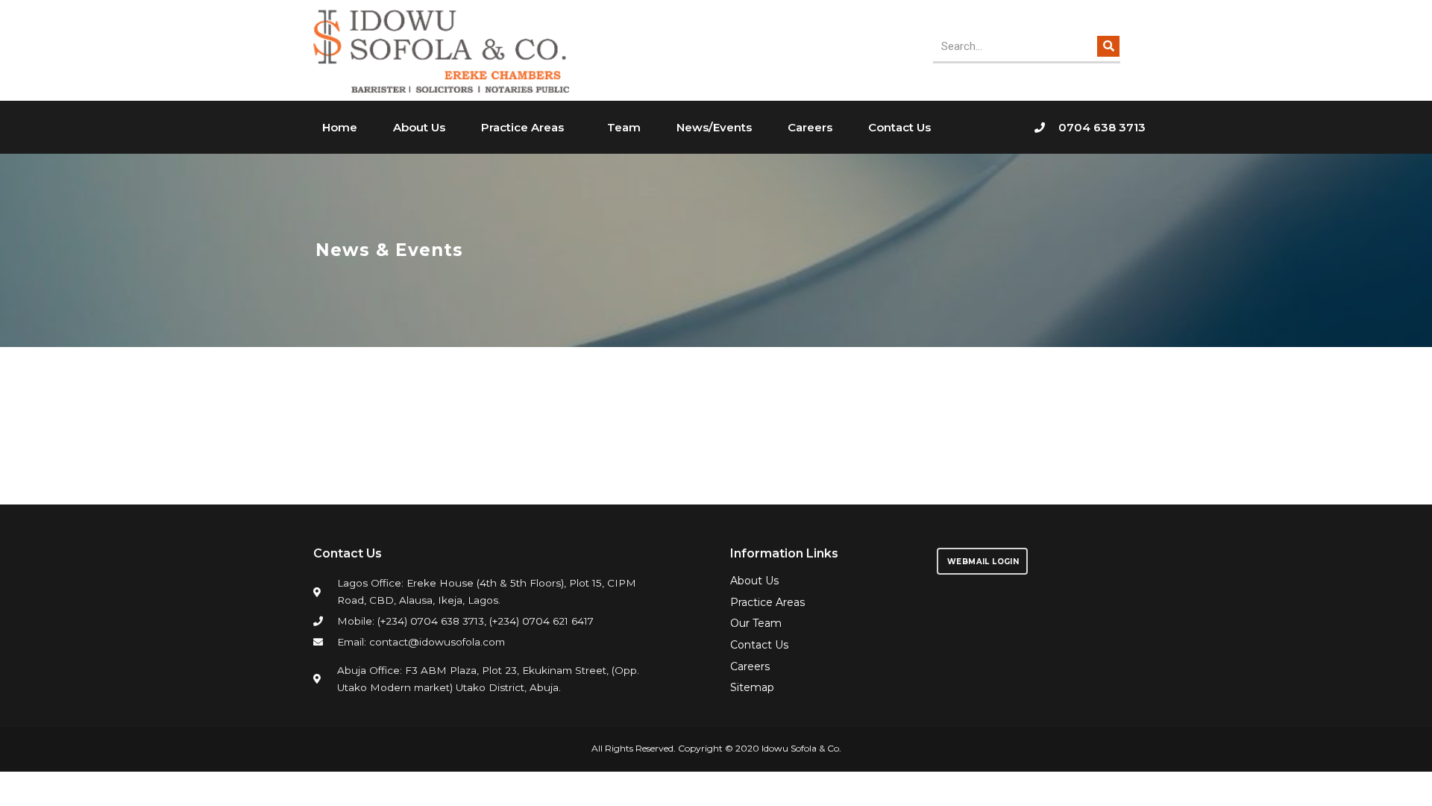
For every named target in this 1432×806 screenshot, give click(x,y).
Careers (810, 127)
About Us (419, 127)
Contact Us (899, 127)
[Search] (1108, 46)
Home (339, 127)
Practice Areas (522, 127)
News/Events (714, 127)
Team (624, 127)
